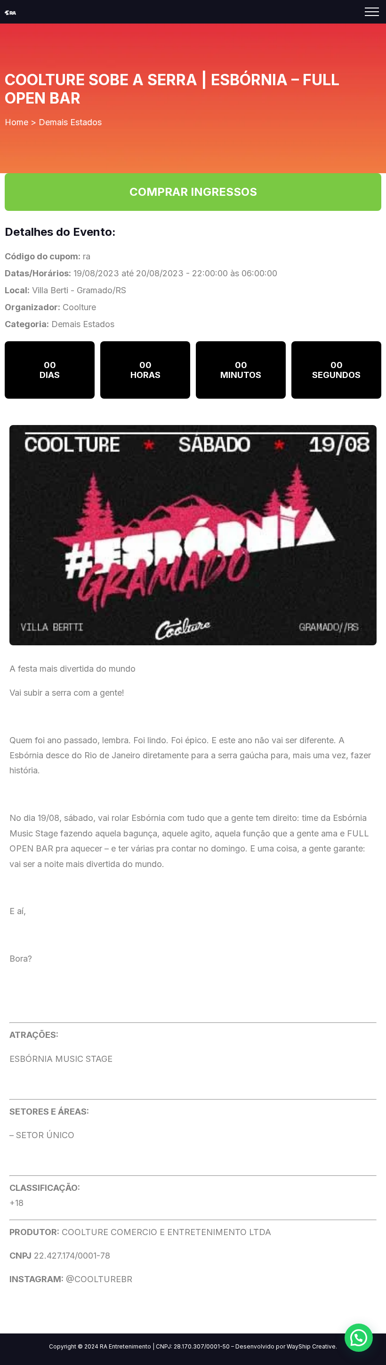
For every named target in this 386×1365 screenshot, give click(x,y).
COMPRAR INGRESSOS (193, 192)
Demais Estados (70, 122)
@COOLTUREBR (98, 1279)
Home (16, 122)
